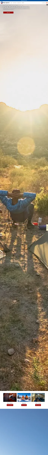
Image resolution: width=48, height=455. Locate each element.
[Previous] (23, 390)
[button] (43, 3)
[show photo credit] (47, 4)
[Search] (42, 3)
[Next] (25, 390)
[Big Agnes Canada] (5, 2)
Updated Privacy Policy (24, 0)
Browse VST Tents (33, 14)
